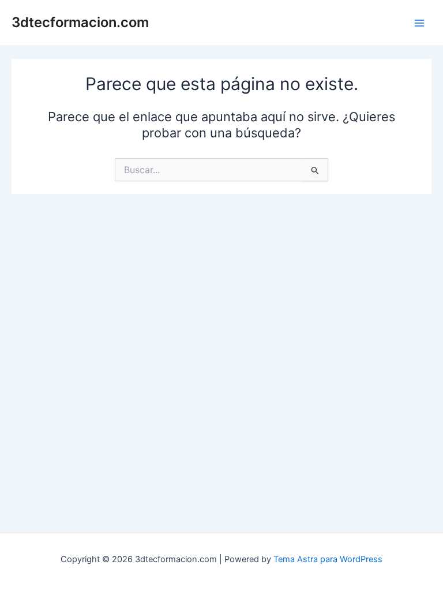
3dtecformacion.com (80, 22)
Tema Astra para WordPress (327, 559)
